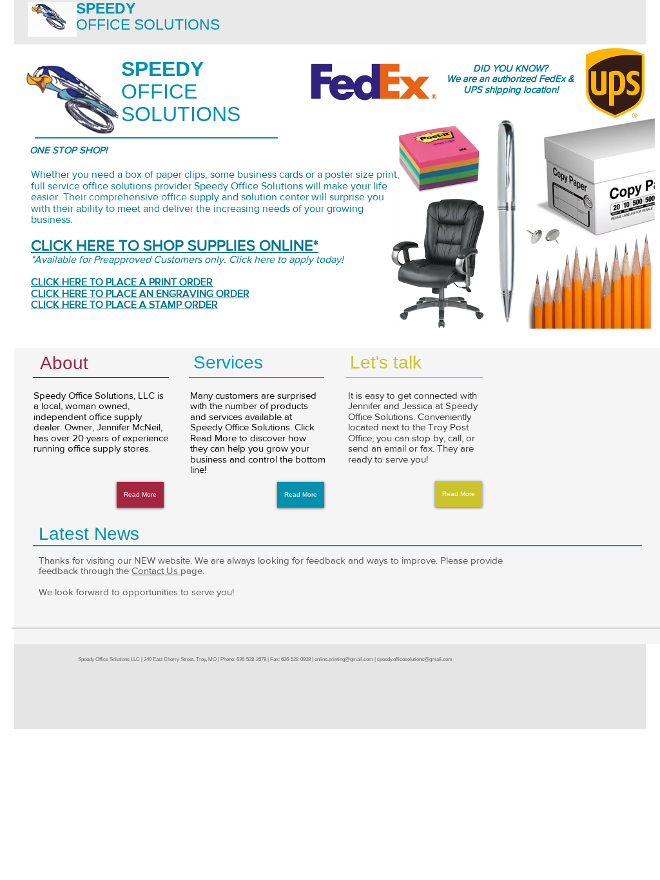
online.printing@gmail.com (344, 659)
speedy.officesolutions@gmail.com (414, 659)
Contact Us (155, 570)
